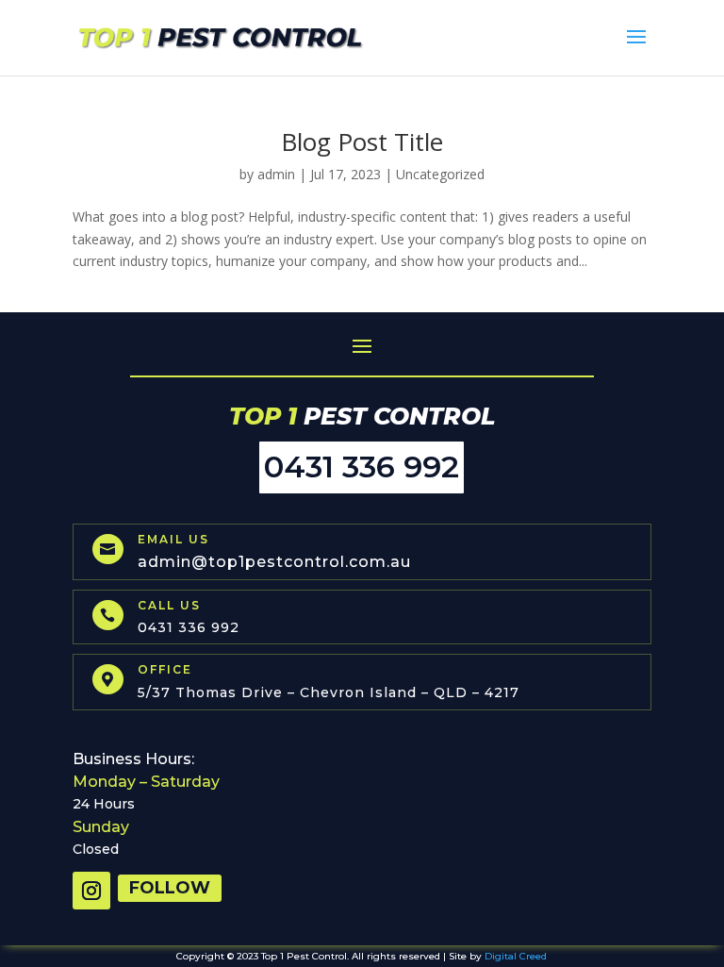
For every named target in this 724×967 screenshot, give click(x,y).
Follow (169, 887)
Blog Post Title (362, 141)
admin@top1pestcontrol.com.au (274, 562)
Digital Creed (516, 956)
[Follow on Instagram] (91, 890)
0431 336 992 (361, 466)
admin (276, 174)
